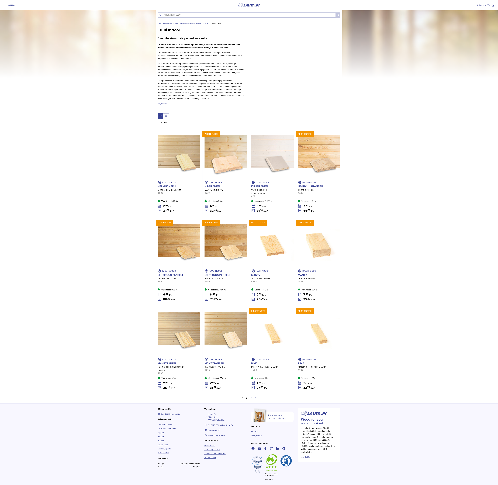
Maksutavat (209, 445)
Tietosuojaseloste (212, 449)
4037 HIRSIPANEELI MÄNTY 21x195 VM (220, 132)
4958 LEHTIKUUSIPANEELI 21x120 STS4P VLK (223, 221)
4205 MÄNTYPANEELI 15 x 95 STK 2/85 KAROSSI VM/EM (178, 311)
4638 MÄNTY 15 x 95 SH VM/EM (263, 221)
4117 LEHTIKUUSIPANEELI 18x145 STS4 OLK (315, 132)
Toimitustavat (210, 457)
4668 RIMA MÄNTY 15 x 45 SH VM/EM (266, 309)
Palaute (161, 436)
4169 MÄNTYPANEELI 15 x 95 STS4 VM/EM (221, 309)
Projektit (255, 431)
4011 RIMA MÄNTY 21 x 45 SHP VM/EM (313, 309)
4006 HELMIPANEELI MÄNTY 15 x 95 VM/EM (176, 132)
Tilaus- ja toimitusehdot (215, 453)
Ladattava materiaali (167, 428)
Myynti (161, 432)
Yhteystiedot (163, 452)
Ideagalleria (256, 435)
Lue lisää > (305, 457)
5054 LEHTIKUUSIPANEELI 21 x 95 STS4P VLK (176, 221)
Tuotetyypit (163, 444)
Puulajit (161, 440)
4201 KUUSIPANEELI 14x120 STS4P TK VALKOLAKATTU (266, 134)
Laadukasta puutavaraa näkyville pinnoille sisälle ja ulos (183, 23)
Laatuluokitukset (165, 424)
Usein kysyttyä (164, 448)
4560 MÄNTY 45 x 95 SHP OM (309, 221)
